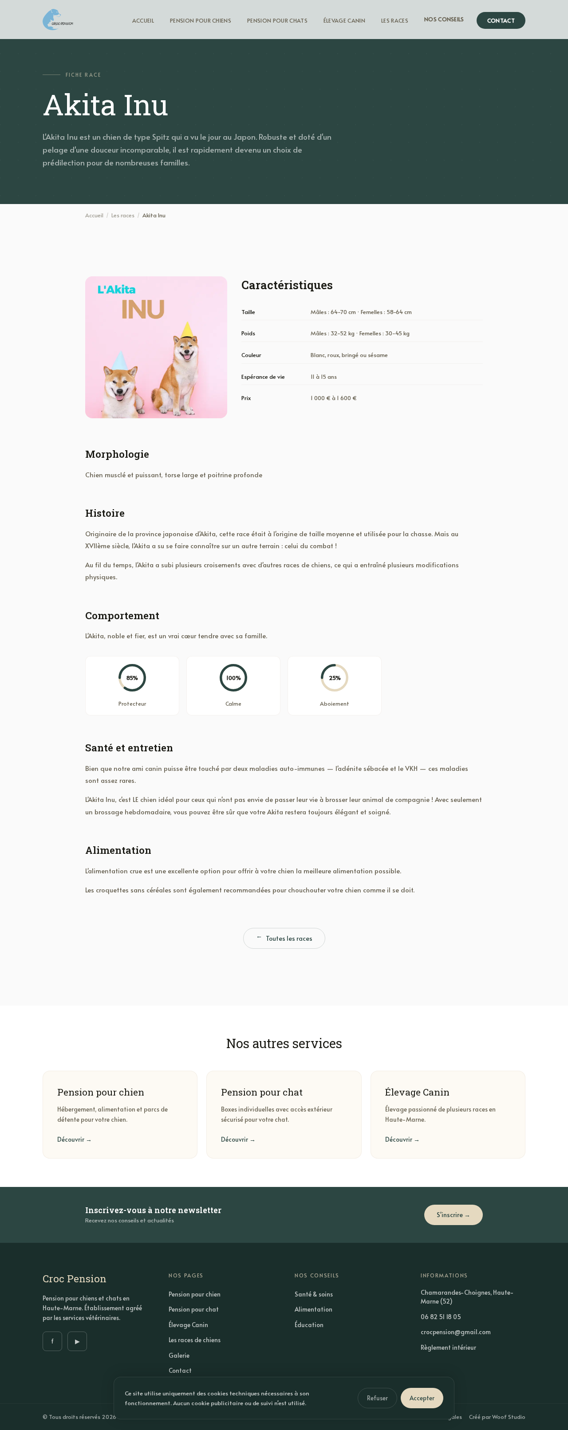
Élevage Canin (344, 20)
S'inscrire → (453, 1214)
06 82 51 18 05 (441, 1316)
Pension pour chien (195, 1294)
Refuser (377, 1398)
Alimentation (313, 1309)
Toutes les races (284, 938)
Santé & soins (314, 1294)
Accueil (143, 20)
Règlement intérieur (448, 1347)
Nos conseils (444, 19)
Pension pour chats (277, 20)
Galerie (179, 1355)
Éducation (309, 1324)
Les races (394, 20)
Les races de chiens (195, 1340)
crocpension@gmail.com (456, 1332)
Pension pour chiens (200, 20)
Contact (501, 20)
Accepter (422, 1398)
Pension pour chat (194, 1309)
